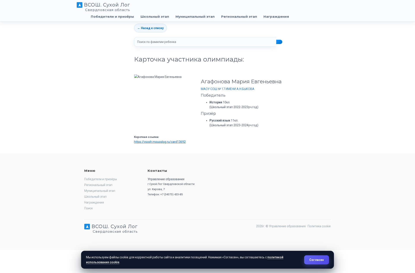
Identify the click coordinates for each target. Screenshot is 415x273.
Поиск (88, 208)
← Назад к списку (150, 28)
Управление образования (287, 226)
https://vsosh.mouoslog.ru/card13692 (160, 142)
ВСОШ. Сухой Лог (106, 6)
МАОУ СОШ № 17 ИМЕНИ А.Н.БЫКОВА (227, 89)
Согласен (316, 260)
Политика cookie (319, 226)
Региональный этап (239, 16)
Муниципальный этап (195, 16)
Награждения (276, 16)
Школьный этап (154, 16)
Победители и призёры (112, 16)
